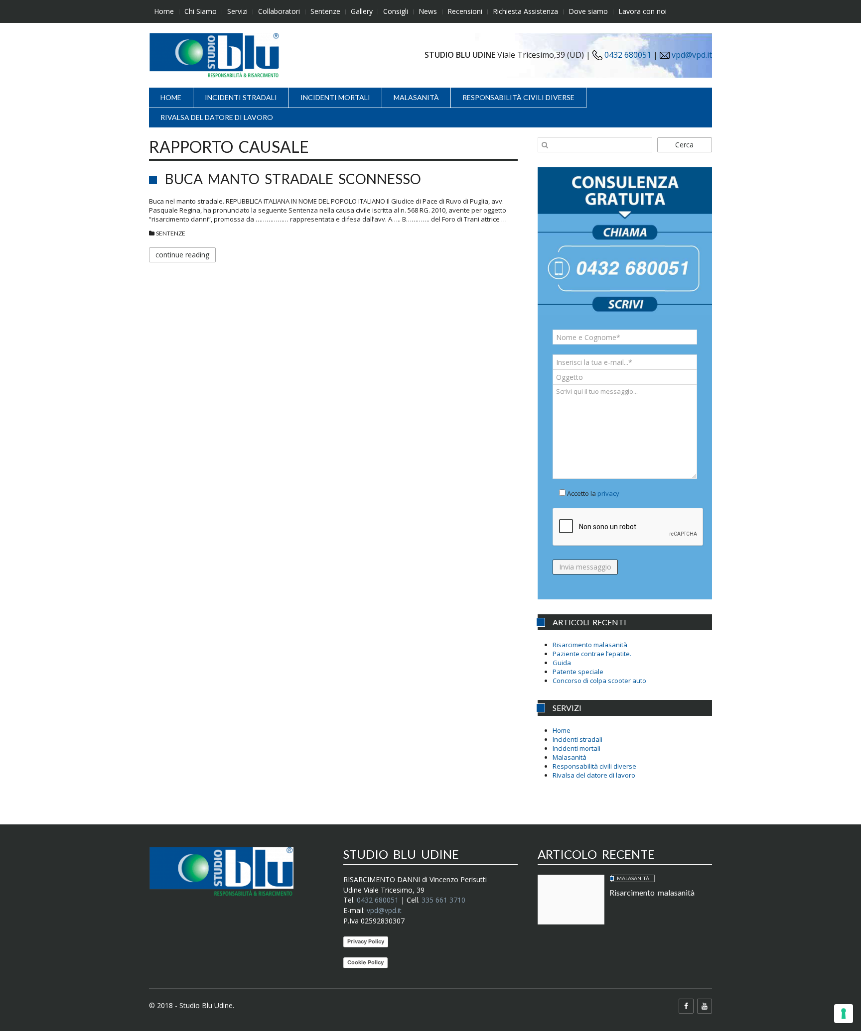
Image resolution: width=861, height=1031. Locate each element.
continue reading (182, 254)
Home (164, 11)
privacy (608, 493)
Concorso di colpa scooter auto (599, 680)
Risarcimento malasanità (590, 644)
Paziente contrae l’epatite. (592, 653)
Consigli (395, 11)
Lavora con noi (642, 11)
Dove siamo (588, 11)
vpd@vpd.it (692, 54)
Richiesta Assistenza (525, 11)
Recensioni (464, 11)
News (428, 11)
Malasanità (416, 97)
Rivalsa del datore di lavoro (216, 117)
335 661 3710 (443, 900)
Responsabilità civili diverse (518, 97)
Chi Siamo (200, 11)
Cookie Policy (365, 962)
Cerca (684, 144)
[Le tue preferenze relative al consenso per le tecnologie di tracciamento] (843, 1013)
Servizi (237, 11)
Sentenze (325, 11)
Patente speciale (578, 671)
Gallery (362, 11)
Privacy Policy (365, 941)
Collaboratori (279, 11)
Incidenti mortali (335, 97)
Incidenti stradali (241, 97)
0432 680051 (626, 54)
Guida (562, 662)
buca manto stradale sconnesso (293, 178)
